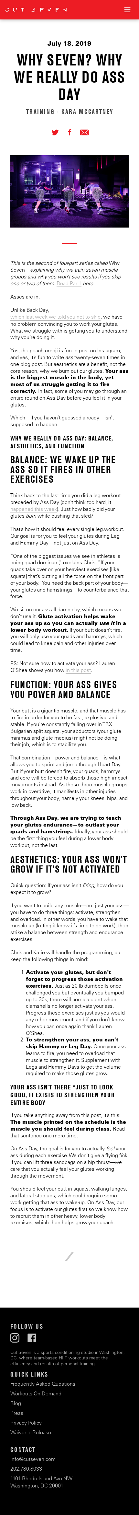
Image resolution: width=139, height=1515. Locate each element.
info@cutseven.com (33, 1459)
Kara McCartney (87, 111)
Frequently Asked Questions (42, 1383)
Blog (15, 1403)
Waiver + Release (30, 1432)
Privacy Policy (26, 1422)
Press (16, 1413)
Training (40, 111)
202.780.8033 (26, 1468)
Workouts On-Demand (35, 1393)
